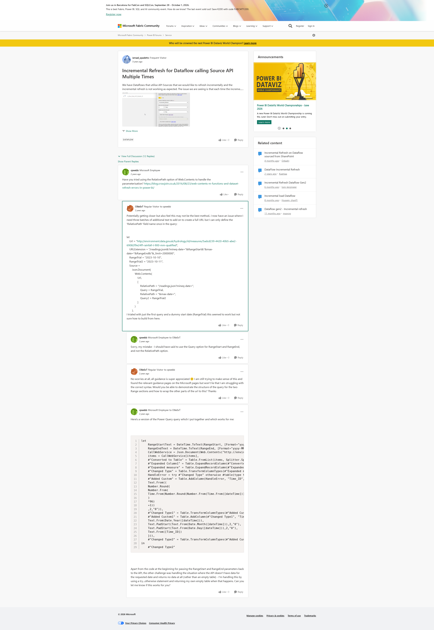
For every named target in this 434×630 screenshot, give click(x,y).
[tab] (283, 128)
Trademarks (310, 615)
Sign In (311, 25)
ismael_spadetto (140, 57)
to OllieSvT (174, 337)
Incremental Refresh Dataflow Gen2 (285, 182)
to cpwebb (165, 206)
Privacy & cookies (275, 615)
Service (168, 35)
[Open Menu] (313, 35)
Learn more (250, 43)
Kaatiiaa (283, 173)
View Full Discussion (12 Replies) (138, 156)
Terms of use (294, 615)
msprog (287, 213)
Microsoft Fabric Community (130, 35)
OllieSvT (139, 206)
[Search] (290, 26)
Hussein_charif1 (290, 200)
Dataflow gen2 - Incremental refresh (285, 209)
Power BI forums (154, 35)
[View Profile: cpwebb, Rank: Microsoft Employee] (125, 172)
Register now (113, 14)
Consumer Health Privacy (162, 623)
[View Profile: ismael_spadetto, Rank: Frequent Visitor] (126, 59)
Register (300, 25)
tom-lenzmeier (289, 187)
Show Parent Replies (128, 161)
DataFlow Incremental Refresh (282, 169)
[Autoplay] (279, 128)
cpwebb (135, 170)
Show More (132, 131)
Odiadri (285, 160)
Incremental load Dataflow (279, 195)
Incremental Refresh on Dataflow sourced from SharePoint (283, 154)
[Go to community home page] (139, 26)
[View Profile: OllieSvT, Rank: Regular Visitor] (130, 208)
